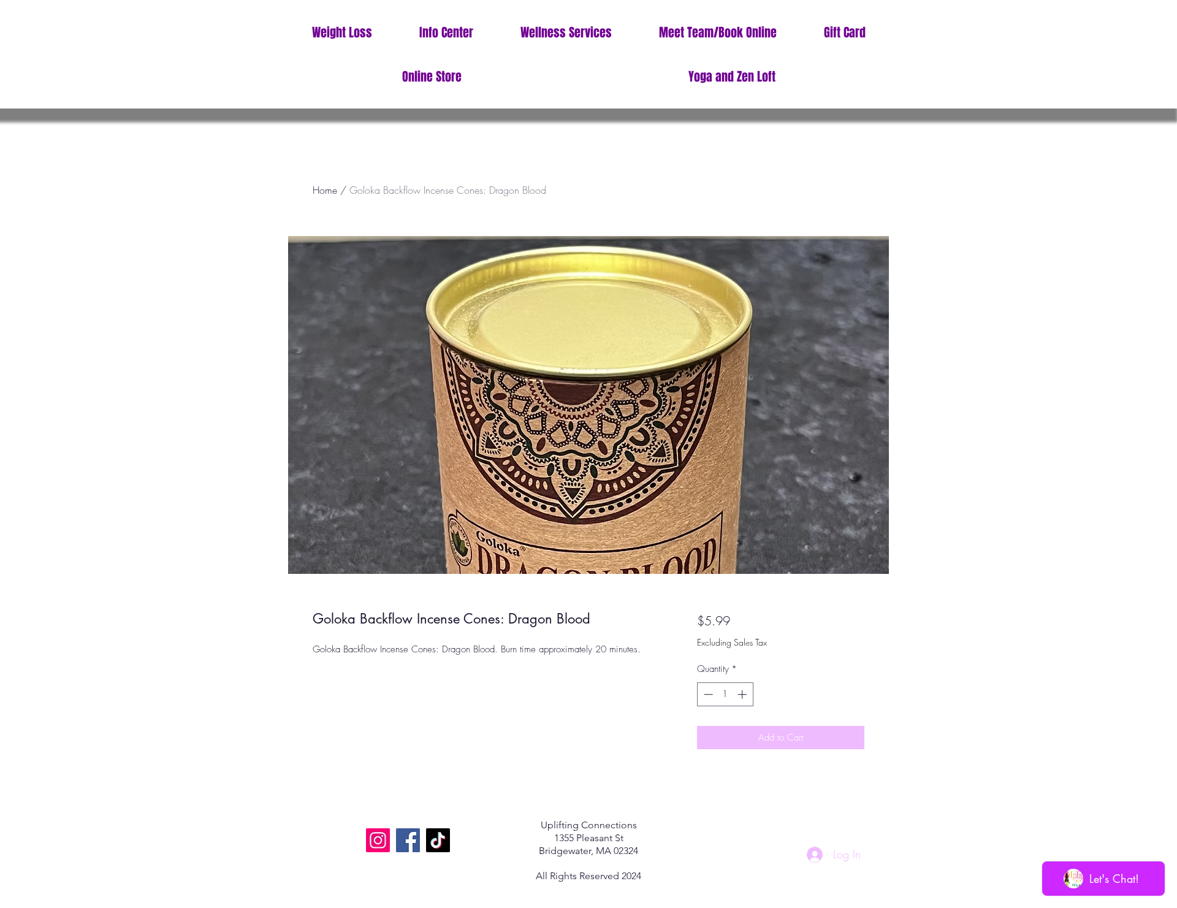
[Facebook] (408, 840)
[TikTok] (438, 840)
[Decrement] (707, 694)
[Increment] (743, 694)
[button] (446, 33)
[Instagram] (378, 840)
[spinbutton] (725, 694)
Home (325, 190)
